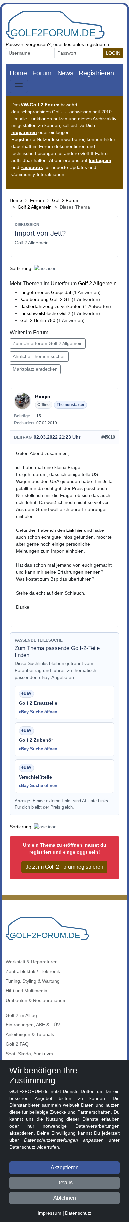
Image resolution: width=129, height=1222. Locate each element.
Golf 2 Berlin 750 (37, 320)
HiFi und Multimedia (26, 990)
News (65, 73)
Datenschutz (78, 1213)
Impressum (49, 1213)
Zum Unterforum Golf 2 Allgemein (48, 343)
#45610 (108, 437)
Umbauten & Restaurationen (35, 1000)
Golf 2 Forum (66, 200)
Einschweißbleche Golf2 (45, 313)
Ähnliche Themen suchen (39, 356)
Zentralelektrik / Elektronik (33, 971)
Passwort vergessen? (28, 44)
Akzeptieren (65, 1167)
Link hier (74, 530)
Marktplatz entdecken (35, 369)
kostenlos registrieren (86, 44)
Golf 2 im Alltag (21, 1015)
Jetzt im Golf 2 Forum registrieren (64, 867)
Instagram (100, 160)
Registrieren (96, 73)
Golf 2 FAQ (17, 1044)
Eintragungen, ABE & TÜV (33, 1024)
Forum (42, 73)
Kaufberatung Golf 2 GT (45, 299)
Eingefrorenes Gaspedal (45, 292)
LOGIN (113, 53)
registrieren (24, 132)
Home (18, 73)
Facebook (32, 167)
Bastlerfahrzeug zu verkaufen (51, 306)
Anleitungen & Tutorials (30, 1034)
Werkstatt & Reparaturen (32, 961)
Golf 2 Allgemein (35, 207)
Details (64, 1182)
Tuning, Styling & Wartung (33, 981)
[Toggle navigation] (19, 86)
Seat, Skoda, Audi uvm (29, 1053)
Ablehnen (64, 1198)
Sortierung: (21, 268)
